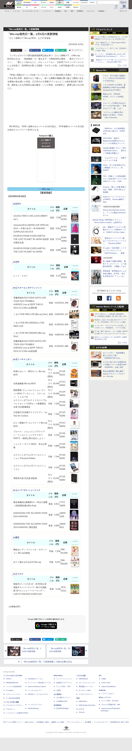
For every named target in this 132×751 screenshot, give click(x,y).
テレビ (7, 11)
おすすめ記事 (101, 347)
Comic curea (105, 683)
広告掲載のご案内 (42, 722)
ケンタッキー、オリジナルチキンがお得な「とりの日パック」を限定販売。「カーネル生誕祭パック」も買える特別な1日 (110, 328)
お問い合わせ (29, 722)
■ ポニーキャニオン (22, 359)
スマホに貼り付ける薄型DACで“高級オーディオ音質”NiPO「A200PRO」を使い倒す (114, 364)
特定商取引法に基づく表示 (119, 722)
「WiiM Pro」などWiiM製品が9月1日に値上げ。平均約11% (114, 131)
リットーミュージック (64, 679)
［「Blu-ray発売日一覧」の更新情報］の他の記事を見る (46, 662)
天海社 (103, 679)
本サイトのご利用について (12, 722)
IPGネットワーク (105, 697)
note (62, 50)
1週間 (114, 33)
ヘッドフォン (46, 11)
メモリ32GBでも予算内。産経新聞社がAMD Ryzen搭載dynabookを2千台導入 (114, 87)
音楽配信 (101, 11)
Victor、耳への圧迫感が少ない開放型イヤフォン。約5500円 (114, 167)
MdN (78, 698)
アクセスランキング (104, 29)
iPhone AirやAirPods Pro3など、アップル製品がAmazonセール (114, 212)
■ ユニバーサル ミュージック (26, 490)
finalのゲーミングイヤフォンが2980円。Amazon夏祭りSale (114, 199)
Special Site (101, 70)
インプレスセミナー (35, 690)
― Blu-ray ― (46, 189)
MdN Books (83, 701)
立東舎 (58, 690)
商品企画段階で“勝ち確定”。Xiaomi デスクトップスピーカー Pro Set (114, 373)
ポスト (18, 50)
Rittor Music (58, 675)
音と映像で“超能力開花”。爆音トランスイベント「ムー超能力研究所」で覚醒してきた (114, 263)
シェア (37, 50)
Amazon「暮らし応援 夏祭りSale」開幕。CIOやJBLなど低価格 (114, 189)
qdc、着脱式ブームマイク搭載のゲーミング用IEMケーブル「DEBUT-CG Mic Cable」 (114, 229)
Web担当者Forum (12, 683)
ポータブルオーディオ (30, 11)
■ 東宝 (16, 537)
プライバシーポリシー (74, 722)
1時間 (95, 33)
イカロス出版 (81, 675)
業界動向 (80, 11)
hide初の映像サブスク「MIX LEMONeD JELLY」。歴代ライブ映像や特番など (114, 150)
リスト (25, 50)
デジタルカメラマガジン (14, 705)
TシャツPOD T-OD (63, 686)
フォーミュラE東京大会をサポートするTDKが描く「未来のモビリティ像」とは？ (114, 105)
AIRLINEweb (83, 679)
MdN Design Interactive (87, 705)
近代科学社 (57, 705)
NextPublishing (33, 708)
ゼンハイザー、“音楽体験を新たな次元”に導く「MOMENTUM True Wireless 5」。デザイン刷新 (110, 56)
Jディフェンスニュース (87, 683)
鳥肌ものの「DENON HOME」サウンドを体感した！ (114, 96)
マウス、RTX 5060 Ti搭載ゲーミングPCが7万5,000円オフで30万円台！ (114, 78)
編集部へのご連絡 (58, 722)
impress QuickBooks (108, 686)
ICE (100, 675)
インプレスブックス (35, 704)
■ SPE (16, 262)
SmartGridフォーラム (35, 679)
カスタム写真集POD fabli (110, 704)
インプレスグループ (101, 722)
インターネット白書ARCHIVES (17, 713)
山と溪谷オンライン (63, 697)
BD (66, 11)
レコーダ (16, 11)
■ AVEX (17, 204)
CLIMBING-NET (61, 701)
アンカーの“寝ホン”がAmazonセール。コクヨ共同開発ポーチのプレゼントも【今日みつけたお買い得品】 (111, 39)
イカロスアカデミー (86, 694)
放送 (71, 11)
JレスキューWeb (85, 690)
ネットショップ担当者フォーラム (39, 683)
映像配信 (58, 11)
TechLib (81, 712)
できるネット (10, 709)
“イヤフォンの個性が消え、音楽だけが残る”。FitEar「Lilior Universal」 (114, 114)
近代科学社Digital (62, 708)
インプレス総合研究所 (14, 686)
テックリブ (80, 709)
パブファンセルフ (107, 694)
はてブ (50, 50)
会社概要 (88, 722)
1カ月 (124, 33)
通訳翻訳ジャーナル (86, 686)
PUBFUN (102, 690)
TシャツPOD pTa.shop (109, 701)
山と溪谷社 (57, 694)
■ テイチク (18, 574)
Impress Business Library (37, 686)
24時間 (104, 33)
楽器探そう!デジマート (64, 683)
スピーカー (91, 11)
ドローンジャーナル (13, 694)
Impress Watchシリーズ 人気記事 (110, 307)
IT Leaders (10, 690)
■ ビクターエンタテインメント (27, 288)
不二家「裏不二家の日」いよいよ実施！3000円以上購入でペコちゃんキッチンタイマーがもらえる (110, 333)
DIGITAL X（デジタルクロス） (38, 694)
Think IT (9, 679)
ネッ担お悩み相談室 (13, 698)
